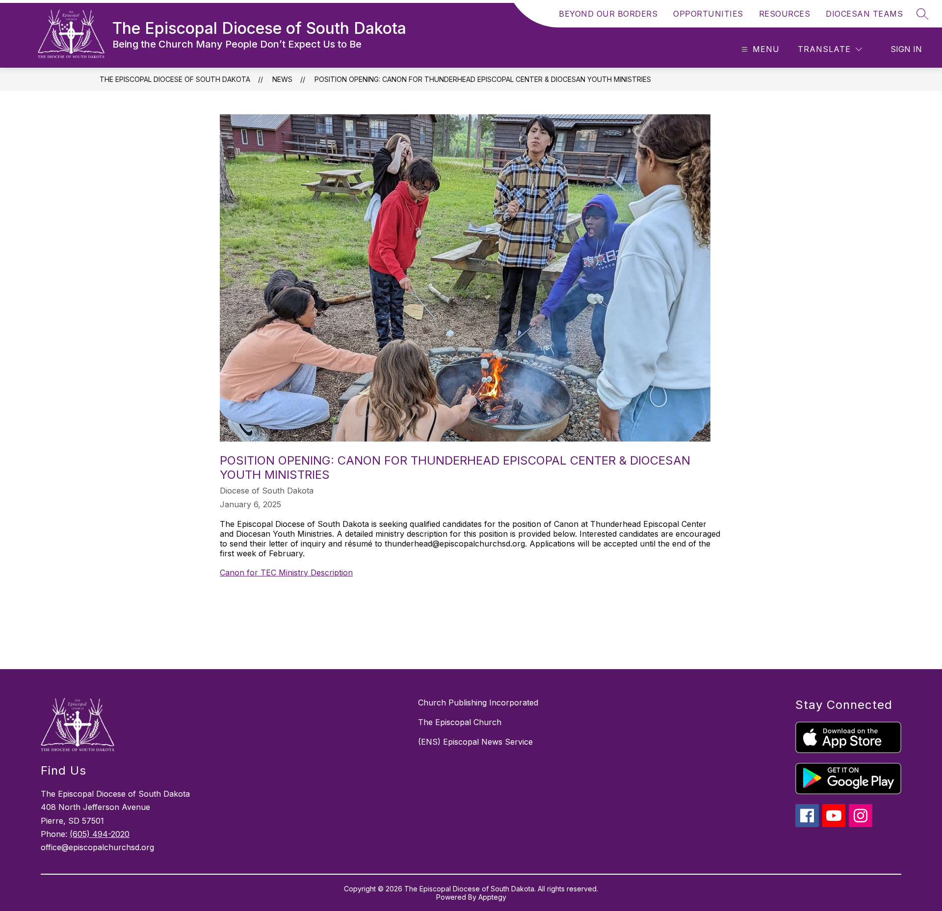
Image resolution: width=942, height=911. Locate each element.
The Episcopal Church (459, 722)
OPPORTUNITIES (708, 14)
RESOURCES (785, 14)
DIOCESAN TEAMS (864, 14)
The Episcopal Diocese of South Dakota (175, 79)
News (282, 79)
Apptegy (492, 897)
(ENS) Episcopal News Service (475, 742)
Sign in (906, 49)
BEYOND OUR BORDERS (608, 14)
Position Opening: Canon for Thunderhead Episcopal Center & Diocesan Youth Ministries (482, 79)
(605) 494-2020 (100, 834)
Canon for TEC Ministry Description (286, 572)
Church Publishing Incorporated (478, 702)
